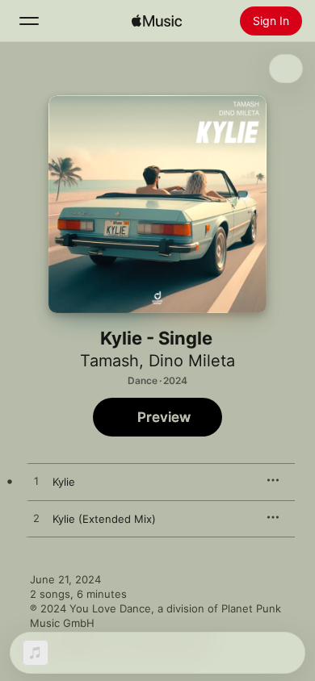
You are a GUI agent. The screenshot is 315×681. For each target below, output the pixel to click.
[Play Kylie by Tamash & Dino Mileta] (36, 481)
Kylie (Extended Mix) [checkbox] (104, 518)
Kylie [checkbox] (63, 481)
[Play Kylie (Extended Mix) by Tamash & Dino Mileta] (36, 519)
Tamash (109, 360)
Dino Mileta (192, 360)
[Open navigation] (29, 21)
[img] (157, 21)
